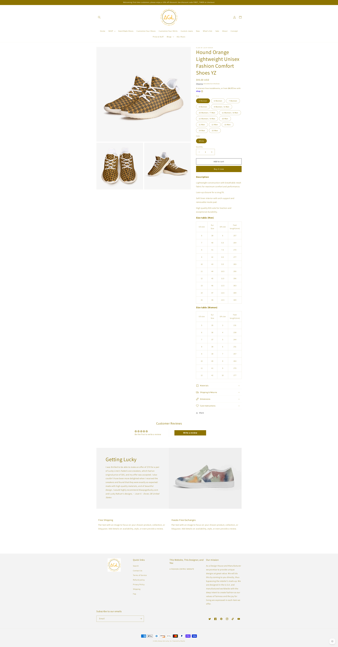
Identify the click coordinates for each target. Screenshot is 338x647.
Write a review (190, 432)
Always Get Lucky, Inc (165, 641)
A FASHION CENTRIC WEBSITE (182, 569)
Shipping (199, 84)
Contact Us (137, 570)
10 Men (225, 118)
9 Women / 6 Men (221, 107)
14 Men (202, 130)
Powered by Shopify (178, 641)
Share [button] (201, 413)
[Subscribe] (141, 619)
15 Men (215, 130)
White (201, 141)
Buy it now (219, 169)
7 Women (233, 101)
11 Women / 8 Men (230, 113)
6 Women (218, 101)
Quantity (199, 147)
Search (136, 566)
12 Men (215, 124)
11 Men (202, 124)
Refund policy (139, 580)
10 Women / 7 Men (207, 113)
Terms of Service (140, 575)
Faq (134, 594)
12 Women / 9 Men (207, 118)
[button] (99, 17)
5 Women (203, 101)
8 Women (203, 107)
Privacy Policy (138, 584)
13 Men (227, 124)
